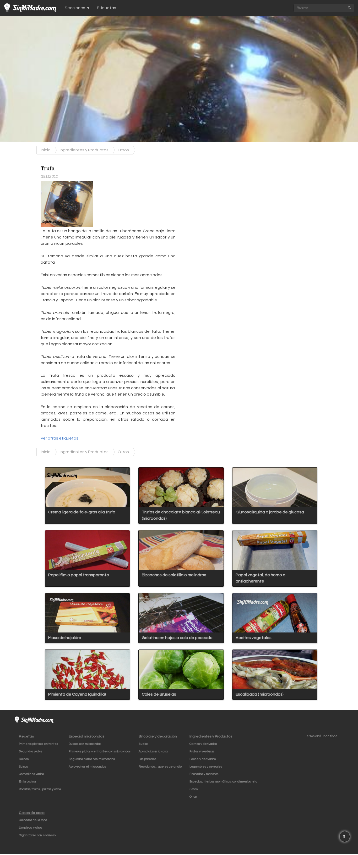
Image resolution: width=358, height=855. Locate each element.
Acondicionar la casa (153, 751)
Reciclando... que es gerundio (160, 766)
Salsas (23, 766)
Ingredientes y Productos (84, 150)
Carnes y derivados (203, 744)
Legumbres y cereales (205, 766)
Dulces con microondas (85, 744)
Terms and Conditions (321, 736)
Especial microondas (86, 736)
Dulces (24, 759)
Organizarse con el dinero (37, 835)
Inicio (46, 150)
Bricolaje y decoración (158, 736)
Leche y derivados (202, 759)
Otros (123, 150)
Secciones (75, 8)
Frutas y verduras (201, 751)
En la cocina (27, 781)
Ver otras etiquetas (59, 438)
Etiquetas (106, 8)
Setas (193, 789)
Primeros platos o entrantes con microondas (100, 751)
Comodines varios (31, 774)
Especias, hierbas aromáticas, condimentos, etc (223, 781)
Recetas (26, 736)
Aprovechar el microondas (87, 766)
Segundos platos (30, 751)
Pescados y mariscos (203, 774)
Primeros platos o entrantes (38, 744)
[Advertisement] (221, 194)
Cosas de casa (32, 813)
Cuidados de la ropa (33, 820)
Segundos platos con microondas (92, 759)
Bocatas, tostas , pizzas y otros (40, 789)
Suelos (143, 744)
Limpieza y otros (30, 827)
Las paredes (147, 759)
